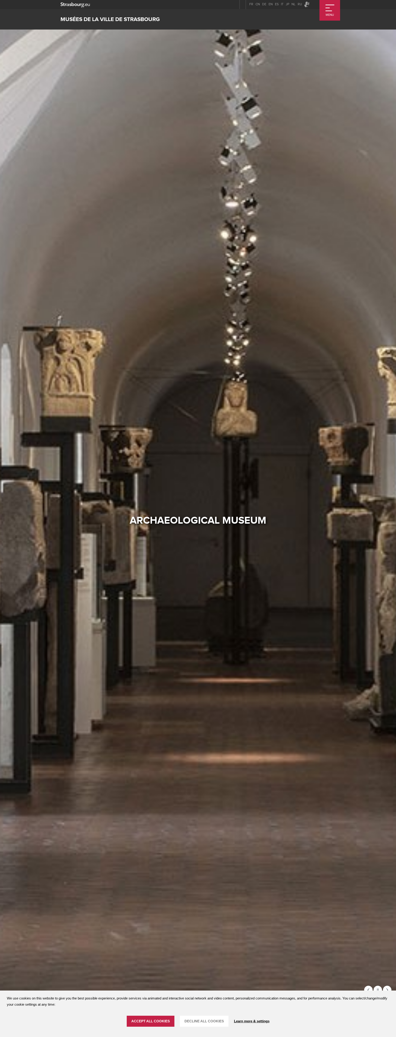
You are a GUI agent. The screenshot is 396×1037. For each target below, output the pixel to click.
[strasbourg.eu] (75, 4)
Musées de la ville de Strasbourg (110, 19)
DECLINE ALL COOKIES (204, 1021)
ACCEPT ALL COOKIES (150, 1021)
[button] (368, 990)
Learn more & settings (252, 1021)
